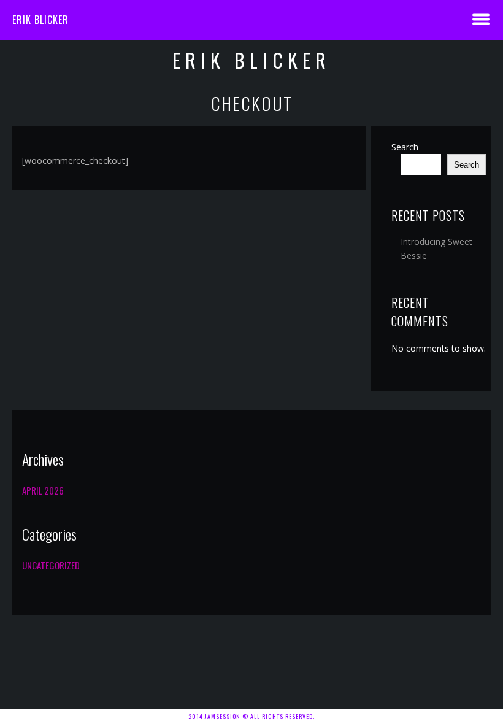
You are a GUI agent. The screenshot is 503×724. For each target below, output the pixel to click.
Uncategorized (51, 565)
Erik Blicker (40, 19)
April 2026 (43, 490)
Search (404, 147)
